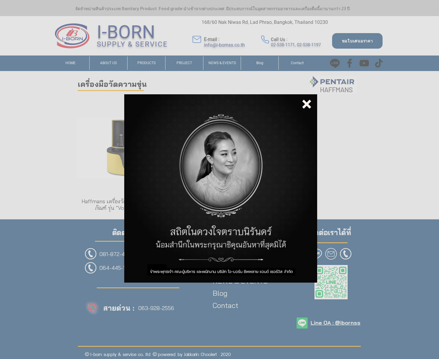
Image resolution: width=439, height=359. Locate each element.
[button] (306, 104)
